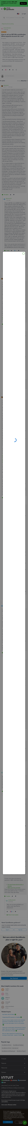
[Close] (23, 253)
